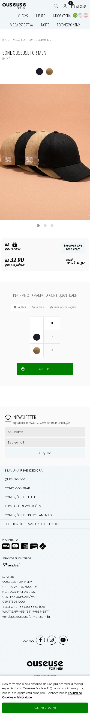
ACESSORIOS (45, 40)
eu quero (45, 453)
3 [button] (52, 225)
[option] (45, 152)
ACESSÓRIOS (19, 40)
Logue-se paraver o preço (73, 247)
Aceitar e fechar (45, 707)
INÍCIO (5, 40)
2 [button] (45, 225)
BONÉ (32, 40)
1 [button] (38, 225)
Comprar (45, 369)
